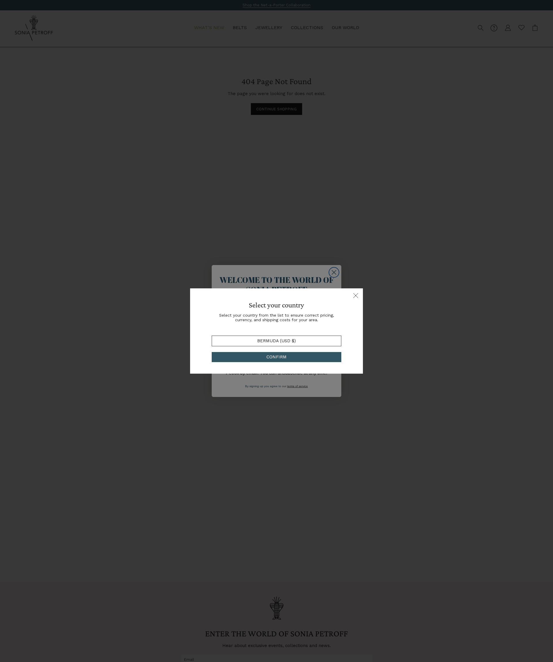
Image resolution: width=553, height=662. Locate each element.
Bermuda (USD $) (276, 340)
